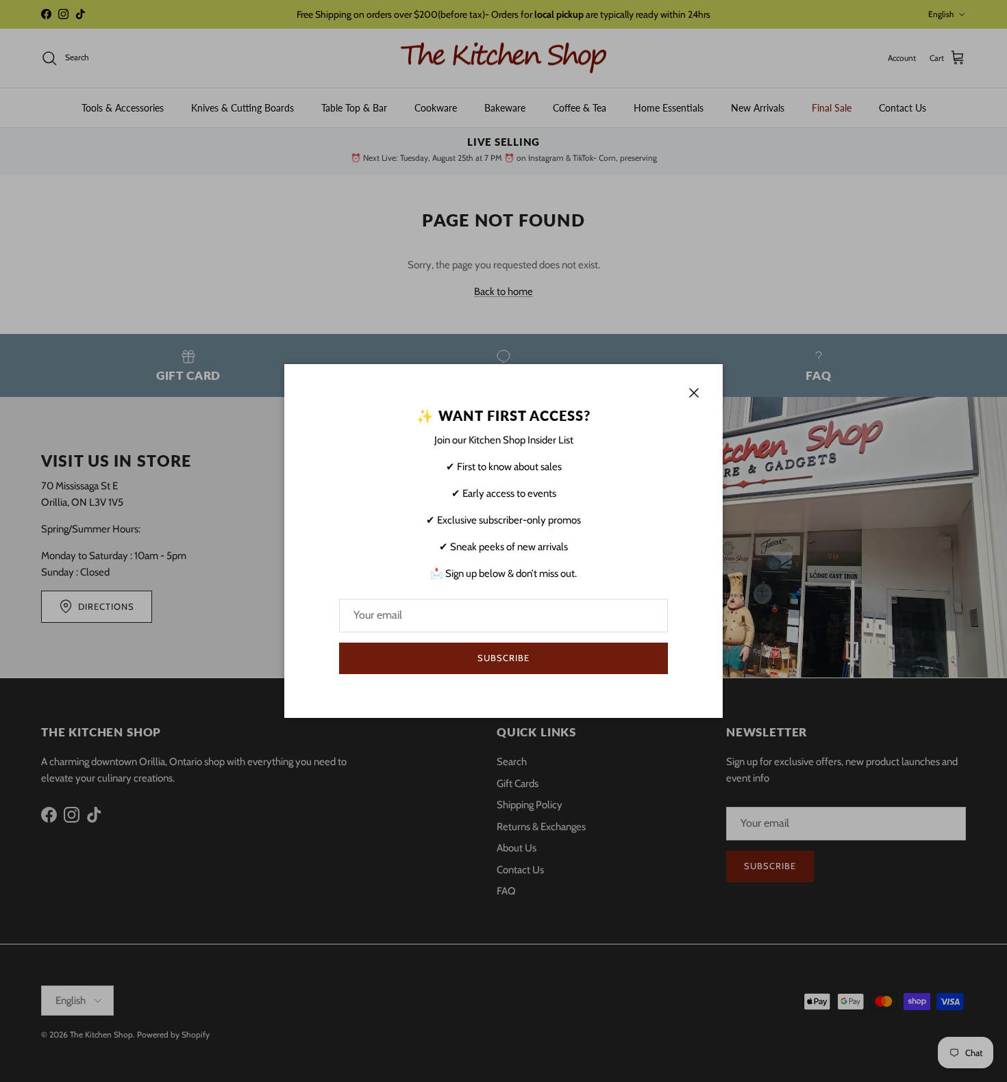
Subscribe (503, 657)
